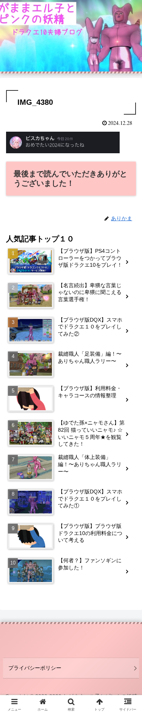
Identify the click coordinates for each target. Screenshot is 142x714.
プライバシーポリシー (34, 668)
